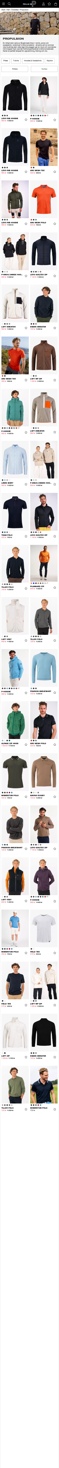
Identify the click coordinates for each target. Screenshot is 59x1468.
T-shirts (16, 61)
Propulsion (24, 10)
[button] (3, 4)
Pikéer (5, 61)
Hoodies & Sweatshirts (33, 61)
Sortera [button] (44, 69)
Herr (8, 10)
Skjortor (50, 61)
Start (3, 10)
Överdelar (15, 10)
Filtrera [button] (14, 69)
